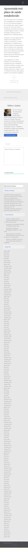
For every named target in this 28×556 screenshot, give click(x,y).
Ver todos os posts (10, 135)
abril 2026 (6, 258)
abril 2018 (6, 437)
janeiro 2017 (7, 466)
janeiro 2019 (7, 420)
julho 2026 (6, 253)
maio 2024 (6, 302)
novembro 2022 (7, 336)
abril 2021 (6, 373)
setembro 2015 (7, 496)
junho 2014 (6, 525)
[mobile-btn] (23, 3)
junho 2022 (6, 346)
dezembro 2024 (7, 289)
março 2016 (7, 485)
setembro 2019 (7, 405)
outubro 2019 (7, 403)
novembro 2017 (7, 447)
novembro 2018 (7, 424)
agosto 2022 (7, 342)
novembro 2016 (7, 470)
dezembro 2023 (7, 312)
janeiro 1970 (7, 536)
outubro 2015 (7, 495)
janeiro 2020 (7, 397)
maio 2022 (6, 348)
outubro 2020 (7, 384)
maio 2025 (6, 279)
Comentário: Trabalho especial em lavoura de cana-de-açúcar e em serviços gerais (14, 235)
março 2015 (7, 508)
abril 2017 (6, 460)
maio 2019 (6, 413)
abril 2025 (6, 281)
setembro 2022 (7, 340)
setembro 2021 (7, 363)
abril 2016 (6, 483)
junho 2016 (6, 479)
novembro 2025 (7, 268)
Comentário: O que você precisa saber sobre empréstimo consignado (13, 241)
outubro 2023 (7, 315)
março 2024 (7, 306)
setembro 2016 (7, 474)
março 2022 (7, 352)
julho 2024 (6, 298)
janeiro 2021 (7, 378)
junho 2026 (6, 255)
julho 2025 (6, 275)
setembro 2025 (7, 272)
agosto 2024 (7, 296)
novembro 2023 (7, 314)
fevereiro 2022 (7, 354)
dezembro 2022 (7, 335)
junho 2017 (6, 456)
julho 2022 (6, 344)
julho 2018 (6, 432)
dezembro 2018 (7, 422)
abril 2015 (6, 506)
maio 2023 (6, 325)
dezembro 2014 (7, 514)
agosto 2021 (7, 365)
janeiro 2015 (7, 512)
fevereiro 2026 (7, 262)
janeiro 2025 (7, 287)
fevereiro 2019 (7, 418)
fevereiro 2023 (7, 331)
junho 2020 (6, 392)
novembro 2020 (7, 382)
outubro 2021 (7, 361)
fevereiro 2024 (7, 308)
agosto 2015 (7, 498)
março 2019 (7, 416)
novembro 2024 (7, 291)
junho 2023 (6, 323)
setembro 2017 (7, 451)
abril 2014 (6, 529)
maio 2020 (6, 394)
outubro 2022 (7, 338)
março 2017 (7, 462)
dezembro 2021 (7, 357)
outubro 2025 (7, 270)
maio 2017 (6, 458)
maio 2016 (6, 481)
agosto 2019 (7, 407)
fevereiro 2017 (7, 464)
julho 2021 (6, 367)
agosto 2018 (7, 430)
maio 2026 (6, 256)
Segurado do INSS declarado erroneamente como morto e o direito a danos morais (14, 220)
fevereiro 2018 (7, 441)
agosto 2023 (7, 319)
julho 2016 (6, 477)
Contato (14, 546)
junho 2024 (6, 300)
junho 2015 (6, 502)
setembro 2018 (7, 428)
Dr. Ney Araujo (14, 544)
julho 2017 (6, 455)
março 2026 (7, 260)
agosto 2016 (7, 475)
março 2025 (7, 283)
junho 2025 (6, 277)
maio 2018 (6, 435)
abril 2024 (6, 304)
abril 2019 (6, 415)
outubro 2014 (7, 517)
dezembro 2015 (7, 491)
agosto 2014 (7, 521)
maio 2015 (6, 504)
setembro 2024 (7, 294)
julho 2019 (6, 409)
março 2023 (7, 329)
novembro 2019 (7, 401)
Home (21, 542)
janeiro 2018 (7, 443)
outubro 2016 (7, 472)
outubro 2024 (7, 293)
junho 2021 (6, 369)
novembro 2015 (7, 493)
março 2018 (7, 439)
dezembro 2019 (7, 399)
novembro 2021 (7, 359)
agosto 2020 (7, 388)
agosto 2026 (7, 251)
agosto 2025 (7, 274)
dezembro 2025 (7, 266)
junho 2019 (6, 411)
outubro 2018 (7, 426)
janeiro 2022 (7, 355)
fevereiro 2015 (7, 510)
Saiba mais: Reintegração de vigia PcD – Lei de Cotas (13, 230)
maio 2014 (6, 527)
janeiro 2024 (7, 310)
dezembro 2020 (7, 380)
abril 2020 (6, 395)
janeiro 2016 (7, 489)
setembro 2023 (7, 317)
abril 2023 (6, 327)
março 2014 (7, 531)
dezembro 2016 (7, 468)
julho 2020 (6, 390)
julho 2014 (6, 523)
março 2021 (7, 374)
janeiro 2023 (7, 333)
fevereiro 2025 (7, 285)
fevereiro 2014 (7, 533)
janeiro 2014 (7, 535)
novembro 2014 (7, 515)
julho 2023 (6, 321)
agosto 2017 (7, 453)
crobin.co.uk (15, 543)
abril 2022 (6, 350)
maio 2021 (6, 371)
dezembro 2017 (7, 445)
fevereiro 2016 (7, 487)
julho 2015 (6, 500)
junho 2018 (6, 434)
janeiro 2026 (7, 264)
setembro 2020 (7, 386)
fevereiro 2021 (7, 376)
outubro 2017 (7, 449)
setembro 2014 (7, 519)
